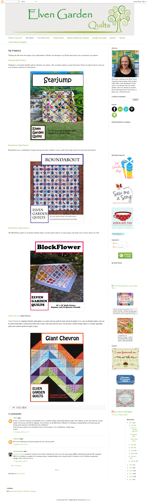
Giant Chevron (14, 315)
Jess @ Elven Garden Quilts (123, 412)
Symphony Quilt (134, 435)
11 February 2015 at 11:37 (21, 432)
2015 (131, 468)
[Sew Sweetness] (125, 385)
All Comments (119, 247)
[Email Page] (13, 407)
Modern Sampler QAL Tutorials (78, 38)
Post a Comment (16, 466)
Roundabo (12, 145)
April (133, 450)
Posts (116, 243)
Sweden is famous (18, 454)
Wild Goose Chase (134, 440)
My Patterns (30, 38)
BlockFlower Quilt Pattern (18, 228)
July (132, 425)
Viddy (15, 418)
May (132, 447)
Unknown (16, 439)
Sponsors (113, 38)
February (133, 456)
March (133, 453)
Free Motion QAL (43, 38)
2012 (131, 476)
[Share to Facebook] (23, 407)
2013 (131, 474)
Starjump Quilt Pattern (17, 60)
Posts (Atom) (21, 473)
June (132, 445)
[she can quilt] (125, 406)
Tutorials (122, 38)
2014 (131, 471)
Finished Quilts (58, 38)
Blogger (88, 500)
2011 (131, 479)
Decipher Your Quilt (99, 38)
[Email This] (17, 407)
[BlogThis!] (19, 407)
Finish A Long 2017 (15, 38)
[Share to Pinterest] (25, 407)
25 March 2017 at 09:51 (20, 444)
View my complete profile (120, 415)
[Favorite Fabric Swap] (125, 333)
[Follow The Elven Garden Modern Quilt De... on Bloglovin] (118, 235)
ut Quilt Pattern (22, 145)
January (133, 461)
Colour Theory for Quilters (18, 42)
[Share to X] (21, 407)
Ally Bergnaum (18, 451)
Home (57, 470)
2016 (131, 465)
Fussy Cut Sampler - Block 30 (134, 429)
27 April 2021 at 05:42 (20, 461)
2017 (131, 423)
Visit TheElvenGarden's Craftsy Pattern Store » (125, 287)
